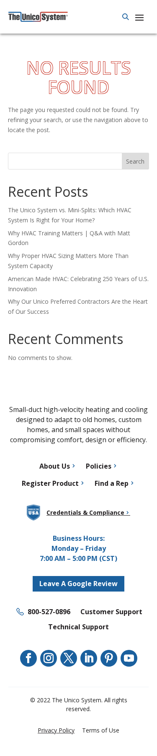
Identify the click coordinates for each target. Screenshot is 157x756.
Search (135, 161)
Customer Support (111, 611)
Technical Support (78, 626)
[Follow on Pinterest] (108, 658)
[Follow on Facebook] (28, 658)
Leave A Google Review (78, 583)
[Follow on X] (68, 658)
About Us (54, 466)
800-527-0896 (49, 611)
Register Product (50, 483)
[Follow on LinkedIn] (88, 658)
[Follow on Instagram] (48, 658)
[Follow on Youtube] (129, 658)
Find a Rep (112, 483)
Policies (98, 466)
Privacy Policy (56, 730)
